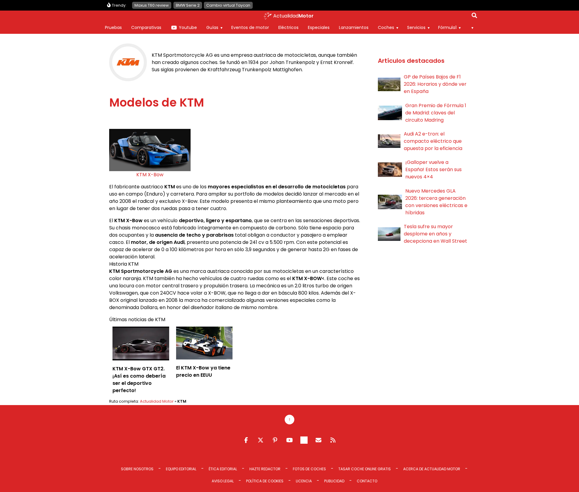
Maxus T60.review (151, 5)
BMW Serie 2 (188, 5)
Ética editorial (223, 468)
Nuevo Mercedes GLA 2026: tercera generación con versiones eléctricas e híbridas (436, 201)
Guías (212, 27)
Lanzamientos (354, 27)
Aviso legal (223, 481)
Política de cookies (264, 481)
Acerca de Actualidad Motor (431, 468)
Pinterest (275, 440)
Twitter (260, 440)
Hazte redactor (264, 468)
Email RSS (318, 440)
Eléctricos (288, 27)
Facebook (246, 440)
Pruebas (113, 27)
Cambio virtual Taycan (228, 5)
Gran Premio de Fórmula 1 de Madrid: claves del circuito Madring (435, 112)
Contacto (367, 481)
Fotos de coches (309, 468)
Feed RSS (333, 440)
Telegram (304, 440)
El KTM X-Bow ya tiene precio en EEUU (203, 371)
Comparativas (146, 27)
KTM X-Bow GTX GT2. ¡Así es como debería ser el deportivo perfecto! (139, 379)
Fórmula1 (447, 27)
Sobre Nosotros (137, 468)
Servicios (416, 27)
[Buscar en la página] (474, 16)
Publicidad (334, 481)
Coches (386, 27)
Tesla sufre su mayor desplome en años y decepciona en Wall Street (435, 233)
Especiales (319, 27)
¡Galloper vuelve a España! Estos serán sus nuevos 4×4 (433, 169)
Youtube (188, 27)
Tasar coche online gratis (364, 468)
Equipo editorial (181, 468)
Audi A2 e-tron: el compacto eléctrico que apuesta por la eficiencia (433, 141)
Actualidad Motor (157, 401)
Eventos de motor (250, 27)
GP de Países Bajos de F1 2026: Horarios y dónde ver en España (435, 84)
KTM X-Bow (149, 174)
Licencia (304, 481)
